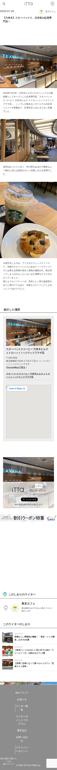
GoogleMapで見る (16, 367)
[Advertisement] (28, 556)
